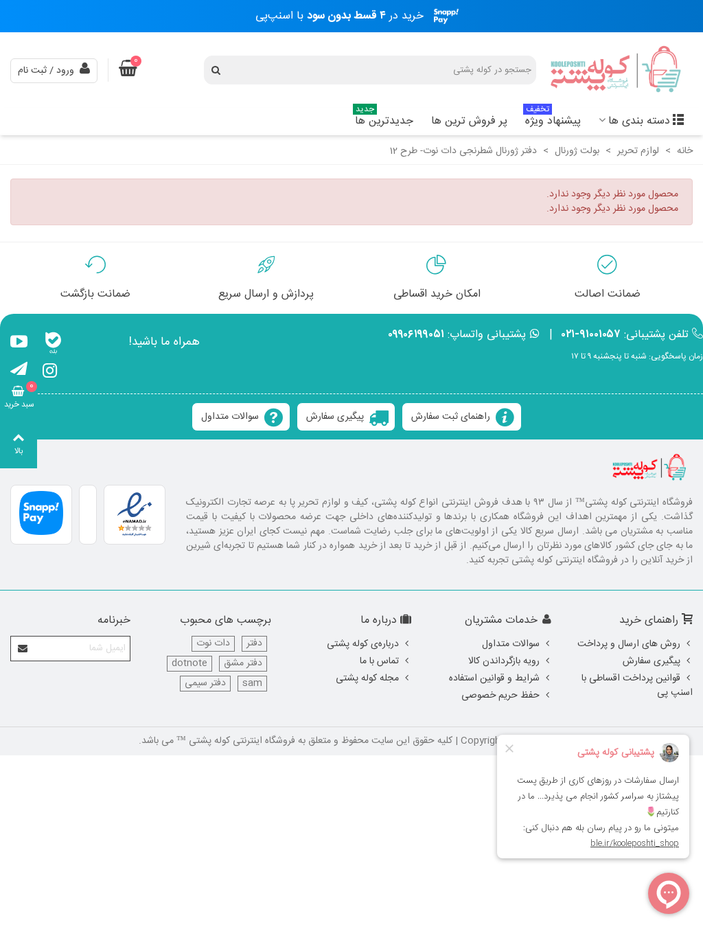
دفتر (254, 644)
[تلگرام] (18, 373)
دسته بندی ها (639, 121)
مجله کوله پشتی (367, 678)
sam (252, 683)
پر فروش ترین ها (469, 121)
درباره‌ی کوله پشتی (363, 644)
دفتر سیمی (205, 683)
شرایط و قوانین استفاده (494, 678)
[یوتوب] (18, 344)
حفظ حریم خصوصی (500, 695)
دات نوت (213, 644)
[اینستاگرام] (49, 373)
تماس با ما (379, 661)
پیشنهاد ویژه (553, 119)
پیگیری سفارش (335, 417)
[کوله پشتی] (617, 70)
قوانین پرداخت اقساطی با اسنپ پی (637, 685)
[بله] (53, 344)
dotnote (189, 664)
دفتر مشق (243, 664)
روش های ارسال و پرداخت (628, 644)
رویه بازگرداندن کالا (504, 661)
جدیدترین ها (384, 119)
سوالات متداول (230, 417)
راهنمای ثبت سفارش (450, 417)
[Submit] (23, 649)
